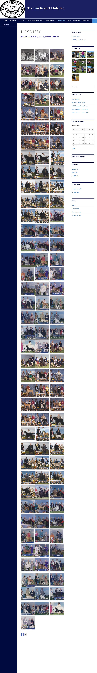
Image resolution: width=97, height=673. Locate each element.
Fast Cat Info (75, 36)
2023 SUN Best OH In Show (80, 109)
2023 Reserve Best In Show (79, 106)
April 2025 (75, 169)
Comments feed (76, 212)
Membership (13, 20)
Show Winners (50, 20)
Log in (73, 205)
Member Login (86, 20)
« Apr (73, 148)
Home (5, 20)
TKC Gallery (61, 20)
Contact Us (76, 20)
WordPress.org (76, 215)
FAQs (69, 20)
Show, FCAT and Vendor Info (34, 20)
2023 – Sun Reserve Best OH (80, 113)
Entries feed (75, 208)
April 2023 (75, 176)
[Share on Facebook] (22, 634)
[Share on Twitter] (25, 634)
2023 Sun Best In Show (78, 40)
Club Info (21, 20)
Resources (6, 24)
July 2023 (74, 172)
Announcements (76, 189)
